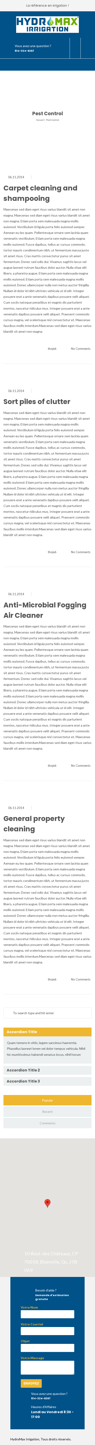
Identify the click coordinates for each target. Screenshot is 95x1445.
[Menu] (88, 65)
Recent (47, 1111)
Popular (47, 1100)
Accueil (40, 119)
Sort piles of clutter (36, 402)
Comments (48, 1123)
